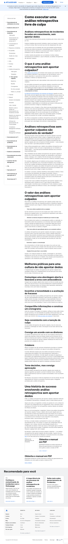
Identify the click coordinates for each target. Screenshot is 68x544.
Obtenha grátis (47, 2)
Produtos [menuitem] (21, 2)
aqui (26, 436)
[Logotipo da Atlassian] (10, 2)
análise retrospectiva (32, 72)
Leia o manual (28, 462)
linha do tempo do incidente (45, 316)
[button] (35, 2)
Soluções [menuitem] (28, 2)
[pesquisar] (56, 2)
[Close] (65, 6)
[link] (61, 2)
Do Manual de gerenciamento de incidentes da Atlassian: (39, 93)
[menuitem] (35, 2)
